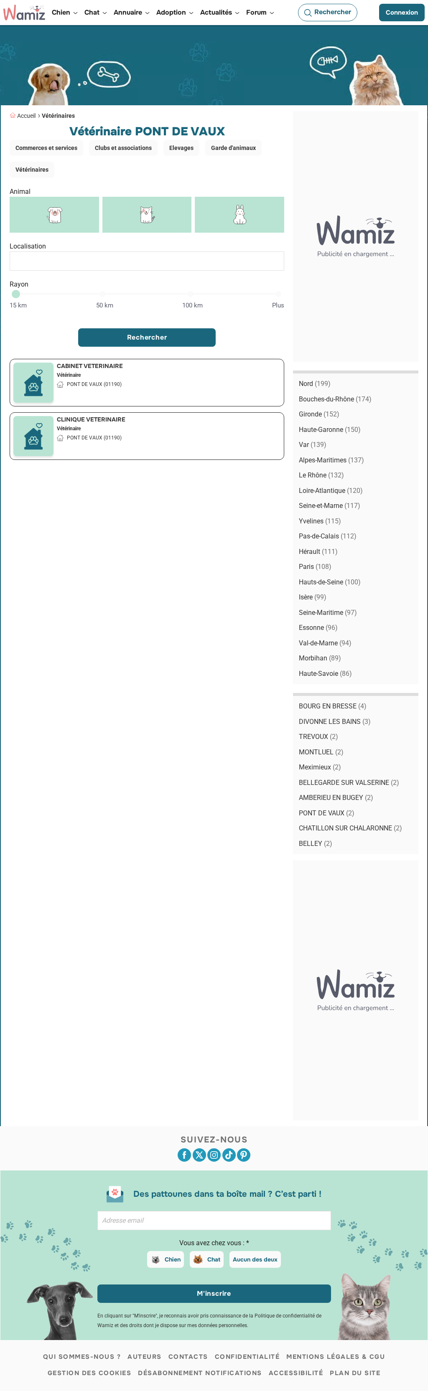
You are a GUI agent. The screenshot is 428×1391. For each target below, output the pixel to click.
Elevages (181, 148)
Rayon (19, 284)
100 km (192, 305)
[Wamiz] (24, 12)
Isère (312, 597)
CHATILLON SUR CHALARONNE (350, 828)
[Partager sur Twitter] (199, 1155)
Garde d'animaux (233, 148)
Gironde (319, 414)
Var (312, 445)
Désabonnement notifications (200, 1373)
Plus (278, 305)
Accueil (26, 115)
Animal (20, 191)
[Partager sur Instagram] (214, 1155)
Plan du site (355, 1373)
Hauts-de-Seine (330, 582)
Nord (315, 384)
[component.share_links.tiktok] (229, 1155)
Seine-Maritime (328, 613)
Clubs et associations (123, 148)
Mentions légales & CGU (335, 1357)
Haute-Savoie (325, 674)
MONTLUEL (321, 752)
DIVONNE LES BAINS (335, 722)
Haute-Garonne (330, 430)
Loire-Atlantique (331, 491)
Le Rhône (321, 475)
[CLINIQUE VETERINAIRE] (33, 436)
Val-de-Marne (325, 643)
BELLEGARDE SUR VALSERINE (349, 783)
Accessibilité (296, 1373)
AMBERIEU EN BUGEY (336, 798)
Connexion (402, 12)
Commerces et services (46, 148)
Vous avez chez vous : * (214, 1243)
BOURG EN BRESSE (333, 706)
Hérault (318, 552)
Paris (315, 567)
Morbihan (320, 658)
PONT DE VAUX (326, 813)
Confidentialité (247, 1357)
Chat (213, 1259)
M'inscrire (214, 1293)
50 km (104, 305)
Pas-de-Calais (328, 536)
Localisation (28, 246)
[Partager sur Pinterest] (243, 1155)
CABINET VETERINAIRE (90, 366)
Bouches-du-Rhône (335, 399)
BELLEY (315, 844)
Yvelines (320, 521)
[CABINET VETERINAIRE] (33, 383)
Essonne (318, 628)
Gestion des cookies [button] (90, 1373)
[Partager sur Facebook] (184, 1155)
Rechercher (147, 337)
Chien (173, 1259)
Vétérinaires (58, 115)
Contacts (188, 1357)
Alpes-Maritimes (331, 460)
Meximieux (320, 767)
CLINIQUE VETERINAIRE (91, 419)
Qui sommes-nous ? (82, 1357)
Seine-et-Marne (329, 506)
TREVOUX (318, 737)
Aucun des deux (255, 1259)
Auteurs (144, 1357)
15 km (18, 305)
